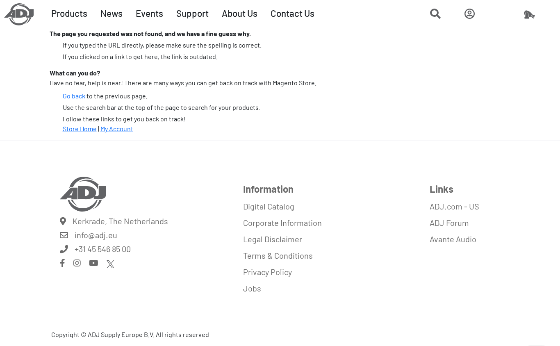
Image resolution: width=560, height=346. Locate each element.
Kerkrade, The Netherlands (120, 221)
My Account (116, 128)
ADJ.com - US (454, 206)
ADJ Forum (449, 223)
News (111, 13)
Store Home (80, 128)
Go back (74, 96)
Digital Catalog (268, 206)
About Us (239, 13)
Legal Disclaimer (272, 239)
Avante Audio (453, 239)
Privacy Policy (267, 272)
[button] (435, 15)
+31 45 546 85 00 (103, 249)
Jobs (252, 288)
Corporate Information (282, 223)
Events (149, 13)
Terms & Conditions (278, 255)
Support (192, 13)
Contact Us (292, 13)
